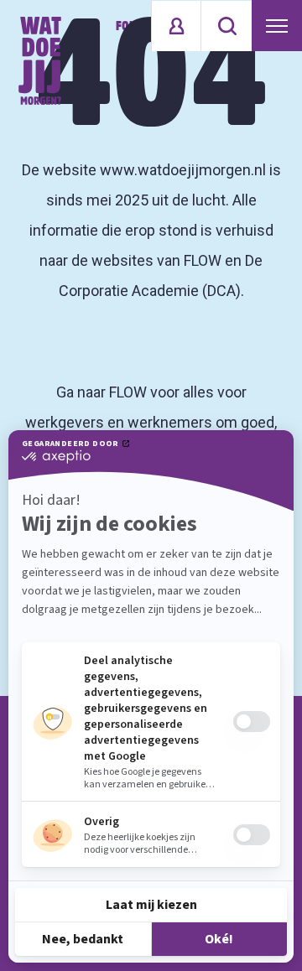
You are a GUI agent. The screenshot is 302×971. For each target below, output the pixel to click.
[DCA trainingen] (40, 61)
